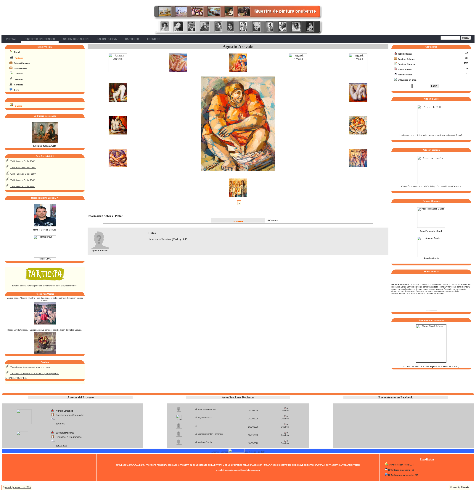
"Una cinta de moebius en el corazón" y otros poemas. (34, 373)
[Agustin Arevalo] (118, 71)
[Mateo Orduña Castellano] (45, 353)
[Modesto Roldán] (179, 441)
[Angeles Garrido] (179, 416)
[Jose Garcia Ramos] (179, 408)
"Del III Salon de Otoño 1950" (23, 174)
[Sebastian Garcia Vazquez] (45, 323)
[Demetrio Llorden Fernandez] (179, 432)
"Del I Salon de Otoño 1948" (22, 161)
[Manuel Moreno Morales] (45, 226)
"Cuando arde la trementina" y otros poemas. (30, 367)
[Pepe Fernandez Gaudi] (431, 227)
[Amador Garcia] (431, 256)
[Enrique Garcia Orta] (45, 142)
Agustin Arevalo (238, 46)
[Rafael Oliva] (45, 257)
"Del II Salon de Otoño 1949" (23, 167)
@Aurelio (60, 423)
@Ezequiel (61, 445)
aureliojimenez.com (18, 487)
